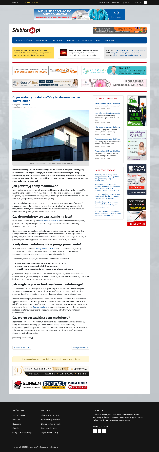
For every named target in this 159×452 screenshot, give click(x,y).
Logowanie (104, 2)
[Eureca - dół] (50, 385)
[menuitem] (24, 40)
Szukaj (127, 2)
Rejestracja (116, 2)
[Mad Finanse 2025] (45, 70)
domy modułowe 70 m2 (46, 248)
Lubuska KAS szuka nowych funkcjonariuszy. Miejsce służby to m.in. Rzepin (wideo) (121, 127)
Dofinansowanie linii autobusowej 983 (126, 55)
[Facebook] (95, 431)
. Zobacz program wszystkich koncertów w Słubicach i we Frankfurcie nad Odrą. (83, 52)
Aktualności (25, 104)
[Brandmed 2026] (79, 14)
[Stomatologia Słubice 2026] (120, 30)
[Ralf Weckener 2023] (136, 212)
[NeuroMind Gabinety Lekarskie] (45, 83)
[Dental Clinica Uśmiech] (137, 179)
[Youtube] (104, 431)
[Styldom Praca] (137, 110)
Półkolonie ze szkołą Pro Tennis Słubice (130, 50)
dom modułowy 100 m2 (49, 220)
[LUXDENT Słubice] (137, 145)
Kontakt (16, 2)
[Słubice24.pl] (26, 30)
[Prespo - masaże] (114, 70)
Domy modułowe (40, 307)
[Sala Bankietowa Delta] (50, 370)
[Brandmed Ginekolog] (114, 82)
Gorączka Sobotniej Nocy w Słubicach (125, 53)
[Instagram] (99, 431)
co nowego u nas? (32, 2)
